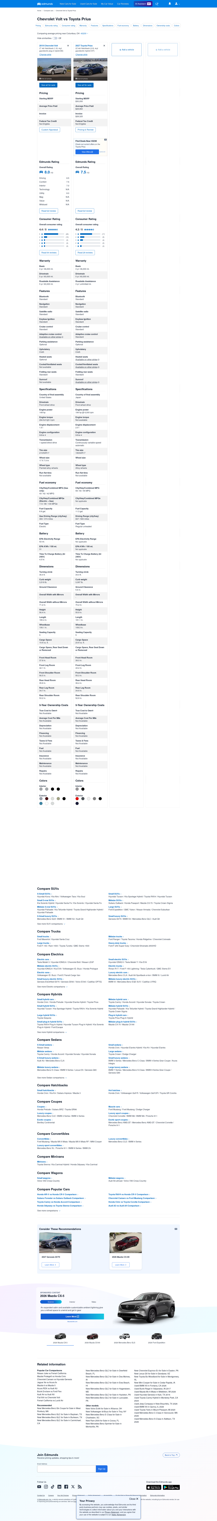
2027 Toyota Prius (84, 45)
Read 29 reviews (85, 252)
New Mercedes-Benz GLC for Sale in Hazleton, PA (108, 1394)
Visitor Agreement (119, 1514)
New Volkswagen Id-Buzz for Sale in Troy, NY (106, 1411)
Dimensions (147, 25)
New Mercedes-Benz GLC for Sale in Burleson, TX (59, 1417)
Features (94, 25)
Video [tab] (94, 1302)
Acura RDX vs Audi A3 (47, 1388)
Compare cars (48, 10)
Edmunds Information (157, 1495)
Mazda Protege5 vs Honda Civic (51, 1376)
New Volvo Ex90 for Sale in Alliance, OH (104, 1408)
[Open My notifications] (170, 3)
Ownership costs (163, 25)
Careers (51, 1495)
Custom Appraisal (49, 129)
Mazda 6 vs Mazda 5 (46, 1385)
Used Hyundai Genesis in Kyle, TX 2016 (152, 1394)
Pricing (38, 25)
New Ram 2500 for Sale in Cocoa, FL (102, 1420)
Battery (136, 25)
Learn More (71, 1316)
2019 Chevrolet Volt (48, 45)
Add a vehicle (127, 49)
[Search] (156, 4)
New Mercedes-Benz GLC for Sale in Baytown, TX (59, 1414)
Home (39, 10)
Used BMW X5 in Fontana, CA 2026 (150, 1385)
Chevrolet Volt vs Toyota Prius (66, 10)
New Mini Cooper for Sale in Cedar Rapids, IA (154, 1382)
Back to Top (170, 1455)
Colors (176, 25)
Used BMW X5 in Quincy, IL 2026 (149, 1406)
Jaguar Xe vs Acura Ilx (47, 1382)
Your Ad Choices (63, 1495)
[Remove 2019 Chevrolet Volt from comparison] (68, 45)
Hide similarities (49, 38)
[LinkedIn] (59, 1487)
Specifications (107, 25)
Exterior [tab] (51, 1302)
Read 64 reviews (49, 252)
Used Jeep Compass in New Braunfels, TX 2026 (155, 1403)
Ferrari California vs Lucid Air (50, 1400)
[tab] (60, 1339)
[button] (41, 789)
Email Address (42, 1464)
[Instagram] (46, 1487)
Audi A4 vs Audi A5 (46, 1394)
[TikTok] (53, 1487)
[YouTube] (39, 1487)
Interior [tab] (72, 1302)
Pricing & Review (86, 129)
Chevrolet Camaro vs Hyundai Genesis (54, 1379)
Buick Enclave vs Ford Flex (49, 1391)
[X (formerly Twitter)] (73, 1487)
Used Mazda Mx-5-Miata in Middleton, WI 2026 (155, 1391)
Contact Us (41, 1495)
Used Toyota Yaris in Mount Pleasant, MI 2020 (154, 1409)
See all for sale (48, 85)
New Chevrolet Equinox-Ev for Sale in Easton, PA (156, 1370)
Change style (45, 54)
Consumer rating (68, 25)
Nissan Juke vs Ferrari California (51, 1373)
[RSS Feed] (80, 1487)
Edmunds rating (51, 25)
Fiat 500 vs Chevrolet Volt (48, 1397)
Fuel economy (123, 25)
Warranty (83, 25)
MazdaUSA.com (72, 1321)
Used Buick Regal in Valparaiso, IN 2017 (152, 1388)
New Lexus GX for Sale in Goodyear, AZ (152, 1373)
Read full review (48, 210)
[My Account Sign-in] (176, 3)
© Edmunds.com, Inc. (44, 1499)
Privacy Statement (112, 1512)
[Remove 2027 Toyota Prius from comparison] (104, 45)
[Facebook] (66, 1487)
